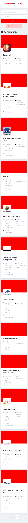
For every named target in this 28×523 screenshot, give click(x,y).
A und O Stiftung (9, 409)
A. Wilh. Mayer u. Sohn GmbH (13, 451)
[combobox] (14, 12)
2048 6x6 (6, 176)
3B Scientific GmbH (10, 300)
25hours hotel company (11, 216)
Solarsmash (7, 55)
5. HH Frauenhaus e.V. (10, 339)
